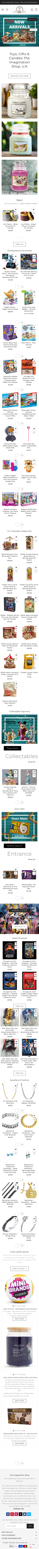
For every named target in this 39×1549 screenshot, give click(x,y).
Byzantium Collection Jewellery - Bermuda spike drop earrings (28, 1168)
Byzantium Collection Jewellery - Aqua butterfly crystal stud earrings (10, 1168)
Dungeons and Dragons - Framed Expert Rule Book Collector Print (9, 994)
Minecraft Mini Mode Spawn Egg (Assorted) (10, 446)
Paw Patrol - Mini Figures (29, 344)
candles (6, 1393)
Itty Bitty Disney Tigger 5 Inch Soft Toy (28, 477)
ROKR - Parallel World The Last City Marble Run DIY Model (10, 617)
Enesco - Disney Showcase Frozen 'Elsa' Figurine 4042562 (28, 790)
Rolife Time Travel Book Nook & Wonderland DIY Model (9, 587)
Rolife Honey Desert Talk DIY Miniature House (9, 646)
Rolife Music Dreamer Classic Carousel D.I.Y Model (10, 674)
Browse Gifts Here (19, 76)
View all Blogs (18, 1268)
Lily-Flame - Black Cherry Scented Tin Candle (28, 226)
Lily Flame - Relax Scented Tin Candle (10, 226)
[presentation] (17, 287)
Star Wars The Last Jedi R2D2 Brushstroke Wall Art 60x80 (29, 1031)
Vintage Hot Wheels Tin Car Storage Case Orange (28, 379)
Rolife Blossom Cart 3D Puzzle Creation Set (10, 556)
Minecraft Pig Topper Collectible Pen (29, 446)
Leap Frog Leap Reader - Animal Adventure (29, 309)
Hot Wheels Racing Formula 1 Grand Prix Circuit (29, 273)
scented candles (13, 1396)
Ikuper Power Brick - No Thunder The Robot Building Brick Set (10, 274)
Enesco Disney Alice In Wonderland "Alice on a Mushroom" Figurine (10, 791)
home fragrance (16, 1393)
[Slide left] (17, 238)
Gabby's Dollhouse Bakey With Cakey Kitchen (29, 511)
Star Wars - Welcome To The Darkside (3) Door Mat (10, 887)
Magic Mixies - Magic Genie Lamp (10, 308)
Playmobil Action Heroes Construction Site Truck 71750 (10, 413)
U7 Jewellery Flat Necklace (10, 1102)
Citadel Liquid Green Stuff (29, 673)
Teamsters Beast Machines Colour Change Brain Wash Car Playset (10, 379)
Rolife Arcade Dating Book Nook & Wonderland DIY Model (29, 557)
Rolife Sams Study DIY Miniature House (29, 645)
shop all (31, 762)
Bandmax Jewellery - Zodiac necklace (28, 1202)
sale (4, 1396)
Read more (19, 1319)
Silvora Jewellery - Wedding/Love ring (28, 1236)
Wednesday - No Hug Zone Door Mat (29, 886)
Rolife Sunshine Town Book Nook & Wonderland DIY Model (29, 587)
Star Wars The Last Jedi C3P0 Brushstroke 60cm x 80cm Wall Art (9, 1031)
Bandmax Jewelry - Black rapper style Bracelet (10, 1202)
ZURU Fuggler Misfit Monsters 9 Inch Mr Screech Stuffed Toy (10, 478)
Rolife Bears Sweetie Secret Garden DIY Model (29, 617)
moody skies (28, 1393)
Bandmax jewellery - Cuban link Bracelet (10, 1133)
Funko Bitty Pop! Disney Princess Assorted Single (10, 345)
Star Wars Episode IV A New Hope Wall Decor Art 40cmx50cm (29, 1062)
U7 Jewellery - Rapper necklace (29, 1102)
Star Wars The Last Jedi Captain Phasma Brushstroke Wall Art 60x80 (10, 1062)
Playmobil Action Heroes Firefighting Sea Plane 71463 (29, 413)
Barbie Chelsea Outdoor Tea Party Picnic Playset (10, 511)
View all (20, 244)
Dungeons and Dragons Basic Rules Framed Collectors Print (29, 994)
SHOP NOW (18, 926)
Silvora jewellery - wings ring (10, 1235)
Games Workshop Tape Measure (9, 702)
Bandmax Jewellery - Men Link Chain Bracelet (28, 1134)
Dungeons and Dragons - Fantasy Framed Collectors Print (29, 964)
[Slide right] (22, 238)
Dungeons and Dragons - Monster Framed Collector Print (10, 964)
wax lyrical (24, 1396)
